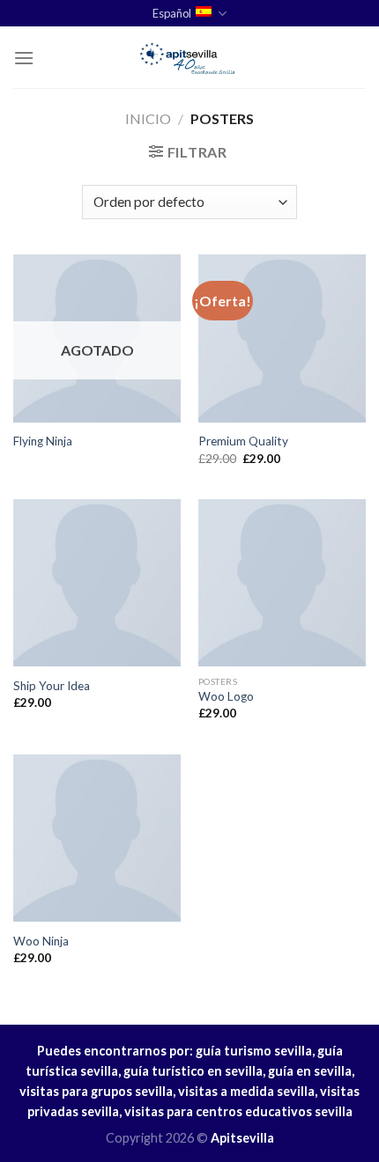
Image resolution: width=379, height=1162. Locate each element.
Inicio (148, 118)
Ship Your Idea (51, 686)
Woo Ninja (41, 941)
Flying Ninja (42, 441)
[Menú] (23, 57)
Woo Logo (226, 696)
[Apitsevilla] (189, 57)
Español (171, 13)
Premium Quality (243, 441)
